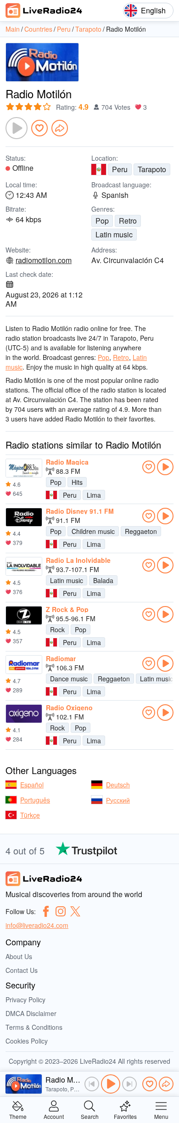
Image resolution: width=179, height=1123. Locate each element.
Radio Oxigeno (69, 707)
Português (35, 799)
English (153, 10)
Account (54, 1115)
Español (32, 784)
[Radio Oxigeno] (24, 714)
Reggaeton (141, 531)
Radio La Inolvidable (78, 560)
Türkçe (30, 815)
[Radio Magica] (24, 468)
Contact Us (22, 970)
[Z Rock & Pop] (24, 615)
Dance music (69, 678)
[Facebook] (45, 911)
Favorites (125, 1115)
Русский (118, 799)
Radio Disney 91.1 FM (80, 511)
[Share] (59, 128)
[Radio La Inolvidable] (24, 566)
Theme (18, 1115)
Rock (57, 629)
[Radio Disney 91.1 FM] (24, 517)
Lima (94, 495)
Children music (93, 531)
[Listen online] (165, 467)
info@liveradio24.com (37, 925)
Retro (128, 220)
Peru (120, 169)
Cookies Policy (27, 1040)
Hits (77, 482)
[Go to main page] (44, 10)
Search (90, 1115)
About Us (19, 956)
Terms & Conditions (34, 1027)
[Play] (17, 128)
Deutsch (118, 784)
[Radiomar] (24, 664)
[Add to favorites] (39, 128)
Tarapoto (152, 169)
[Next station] (129, 1084)
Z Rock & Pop (67, 609)
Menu (161, 1115)
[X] (75, 911)
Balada (103, 580)
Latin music (114, 234)
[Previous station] (91, 1084)
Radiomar (61, 658)
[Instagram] (60, 911)
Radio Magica (67, 462)
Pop (102, 220)
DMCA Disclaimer (31, 1013)
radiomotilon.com (44, 260)
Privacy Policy (25, 999)
